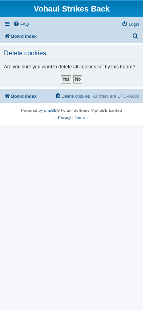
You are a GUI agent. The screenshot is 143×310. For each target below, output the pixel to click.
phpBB (50, 110)
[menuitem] (21, 24)
